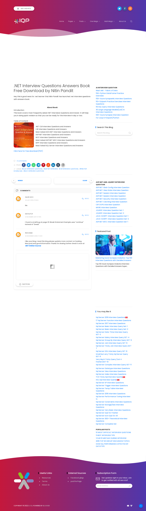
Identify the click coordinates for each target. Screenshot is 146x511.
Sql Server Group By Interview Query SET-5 (114, 340)
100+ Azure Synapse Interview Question (112, 115)
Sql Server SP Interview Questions (110, 382)
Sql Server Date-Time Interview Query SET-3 (112, 333)
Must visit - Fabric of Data (106, 90)
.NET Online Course (33, 246)
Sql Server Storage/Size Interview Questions (110, 405)
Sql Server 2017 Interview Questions (110, 323)
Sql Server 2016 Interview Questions (110, 393)
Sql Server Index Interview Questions (111, 374)
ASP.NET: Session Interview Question (111, 193)
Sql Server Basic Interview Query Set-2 (112, 329)
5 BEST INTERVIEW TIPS (105, 435)
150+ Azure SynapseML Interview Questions (114, 98)
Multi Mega (108, 21)
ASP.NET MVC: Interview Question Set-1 (112, 222)
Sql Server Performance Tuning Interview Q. (113, 397)
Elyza (30, 506)
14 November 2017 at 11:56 (33, 217)
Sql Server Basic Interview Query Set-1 (112, 326)
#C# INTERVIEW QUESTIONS (68, 169)
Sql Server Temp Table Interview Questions (109, 389)
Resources (46, 478)
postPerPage (76, 481)
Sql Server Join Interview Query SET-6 (111, 343)
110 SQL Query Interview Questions (110, 107)
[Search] (131, 21)
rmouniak (29, 233)
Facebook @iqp (77, 478)
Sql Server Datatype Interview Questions (113, 368)
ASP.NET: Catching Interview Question (111, 202)
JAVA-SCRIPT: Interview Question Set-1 (112, 216)
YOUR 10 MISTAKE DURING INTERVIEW (111, 438)
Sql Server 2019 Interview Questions (110, 317)
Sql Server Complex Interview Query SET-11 (114, 364)
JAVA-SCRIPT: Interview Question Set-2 (112, 219)
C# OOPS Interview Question (108, 204)
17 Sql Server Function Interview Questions (113, 320)
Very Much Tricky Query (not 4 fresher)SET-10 (109, 360)
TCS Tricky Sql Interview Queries (109, 377)
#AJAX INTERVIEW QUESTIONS (32, 169)
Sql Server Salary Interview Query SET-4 (112, 337)
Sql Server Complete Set (106, 424)
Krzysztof (29, 214)
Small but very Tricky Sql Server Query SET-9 (112, 355)
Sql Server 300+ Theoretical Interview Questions (111, 419)
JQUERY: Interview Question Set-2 (110, 213)
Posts (81, 21)
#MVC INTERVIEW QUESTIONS (34, 171)
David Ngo (29, 197)
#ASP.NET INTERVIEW (51, 169)
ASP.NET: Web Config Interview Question (112, 187)
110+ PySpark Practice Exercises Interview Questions (113, 102)
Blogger (46, 506)
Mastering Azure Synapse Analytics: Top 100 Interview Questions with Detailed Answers (114, 259)
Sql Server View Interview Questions (111, 371)
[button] (24, 165)
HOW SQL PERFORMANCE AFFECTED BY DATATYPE (112, 445)
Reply (87, 199)
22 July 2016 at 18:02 (31, 200)
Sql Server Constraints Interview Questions (114, 402)
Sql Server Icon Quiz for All (107, 415)
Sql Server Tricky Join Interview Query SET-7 (114, 347)
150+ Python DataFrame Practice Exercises (110, 94)
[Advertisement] (73, 58)
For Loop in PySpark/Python (107, 118)
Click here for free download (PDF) (28, 151)
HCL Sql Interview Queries (106, 380)
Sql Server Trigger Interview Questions (112, 385)
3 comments (21, 161)
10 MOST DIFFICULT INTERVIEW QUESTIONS (113, 432)
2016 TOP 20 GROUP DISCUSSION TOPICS (113, 441)
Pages (70, 21)
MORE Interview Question (106, 207)
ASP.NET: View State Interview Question (112, 190)
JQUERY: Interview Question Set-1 (110, 210)
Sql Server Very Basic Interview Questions (113, 410)
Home (61, 21)
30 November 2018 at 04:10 (33, 236)
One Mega (94, 21)
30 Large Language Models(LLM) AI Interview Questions (110, 110)
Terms (44, 481)
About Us (122, 21)
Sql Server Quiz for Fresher (107, 413)
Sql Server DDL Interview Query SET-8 (111, 351)
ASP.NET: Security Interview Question (111, 199)
